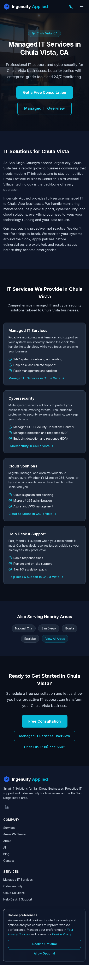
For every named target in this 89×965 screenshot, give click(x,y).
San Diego (49, 628)
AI (4, 847)
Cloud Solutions (14, 893)
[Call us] (71, 6)
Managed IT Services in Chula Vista (34, 378)
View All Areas (55, 638)
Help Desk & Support (17, 899)
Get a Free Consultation (44, 92)
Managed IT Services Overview (44, 736)
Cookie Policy (61, 934)
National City (23, 628)
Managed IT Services (18, 879)
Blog (6, 854)
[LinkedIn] (7, 807)
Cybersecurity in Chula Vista (29, 446)
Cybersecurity (13, 886)
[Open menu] (81, 6)
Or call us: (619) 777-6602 (44, 747)
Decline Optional (44, 944)
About (7, 841)
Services (9, 827)
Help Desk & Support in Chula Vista (33, 577)
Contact (8, 860)
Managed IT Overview (44, 108)
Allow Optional (44, 953)
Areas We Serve (14, 834)
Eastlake (30, 638)
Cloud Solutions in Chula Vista (30, 513)
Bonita (69, 628)
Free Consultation (44, 721)
